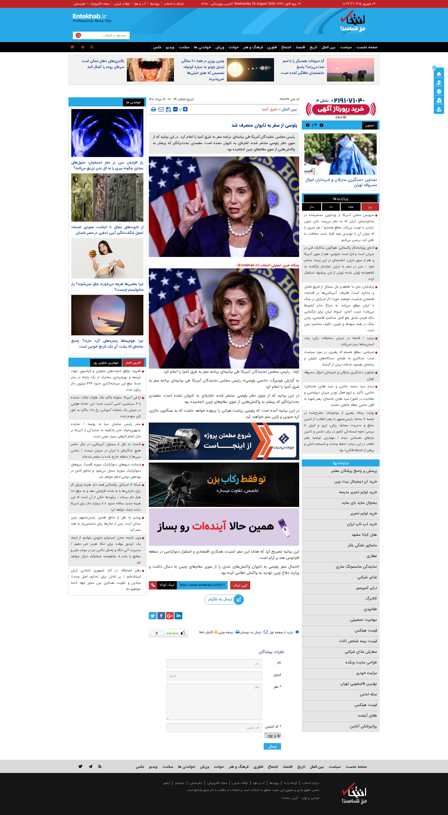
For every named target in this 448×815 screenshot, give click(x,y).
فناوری (272, 47)
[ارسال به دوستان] (161, 109)
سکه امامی (368, 694)
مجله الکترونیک (100, 3)
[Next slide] (308, 125)
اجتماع (286, 47)
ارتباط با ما (290, 782)
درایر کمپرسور (366, 588)
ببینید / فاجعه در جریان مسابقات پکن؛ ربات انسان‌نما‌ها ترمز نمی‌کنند (339, 341)
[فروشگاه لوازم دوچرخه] (224, 485)
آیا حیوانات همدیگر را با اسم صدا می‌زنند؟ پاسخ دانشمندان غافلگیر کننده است (302, 67)
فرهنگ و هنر (253, 47)
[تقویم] (439, 100)
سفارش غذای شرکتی (361, 652)
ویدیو (170, 47)
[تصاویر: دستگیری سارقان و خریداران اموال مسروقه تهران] (340, 154)
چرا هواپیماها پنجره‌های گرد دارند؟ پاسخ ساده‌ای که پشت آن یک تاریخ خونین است (107, 343)
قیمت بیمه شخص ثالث (358, 641)
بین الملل (328, 47)
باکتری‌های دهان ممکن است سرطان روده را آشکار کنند (102, 64)
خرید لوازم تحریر (364, 513)
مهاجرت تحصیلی (363, 620)
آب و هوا (140, 3)
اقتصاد (300, 47)
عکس (157, 47)
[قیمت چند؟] (439, 82)
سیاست (346, 47)
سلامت (184, 47)
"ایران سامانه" (289, 798)
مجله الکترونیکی (217, 782)
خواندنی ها (202, 47)
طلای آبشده (367, 715)
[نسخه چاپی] (153, 109)
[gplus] (170, 615)
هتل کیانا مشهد (364, 535)
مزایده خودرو (366, 673)
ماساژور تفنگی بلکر (362, 545)
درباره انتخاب (310, 782)
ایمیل (277, 674)
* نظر (277, 687)
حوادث (234, 47)
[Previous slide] (321, 125)
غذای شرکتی (367, 577)
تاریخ (313, 47)
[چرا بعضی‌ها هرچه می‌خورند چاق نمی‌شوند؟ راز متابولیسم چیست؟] (107, 258)
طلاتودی (370, 609)
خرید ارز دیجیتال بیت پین (355, 481)
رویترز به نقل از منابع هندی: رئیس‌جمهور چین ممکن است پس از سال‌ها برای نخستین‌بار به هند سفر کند (106, 524)
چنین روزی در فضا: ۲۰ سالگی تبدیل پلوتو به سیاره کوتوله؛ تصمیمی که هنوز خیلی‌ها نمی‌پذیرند (202, 70)
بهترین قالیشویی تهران (358, 684)
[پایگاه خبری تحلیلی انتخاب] (357, 23)
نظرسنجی (79, 3)
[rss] (91, 47)
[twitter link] (80, 766)
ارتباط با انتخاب (174, 3)
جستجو (179, 782)
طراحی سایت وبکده (361, 662)
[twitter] (72, 47)
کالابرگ (371, 598)
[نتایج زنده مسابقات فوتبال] (439, 109)
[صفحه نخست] (439, 73)
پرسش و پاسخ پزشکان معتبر (354, 471)
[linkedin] (178, 615)
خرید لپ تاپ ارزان (362, 524)
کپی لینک (240, 585)
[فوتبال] (439, 91)
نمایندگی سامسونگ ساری (356, 566)
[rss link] (99, 766)
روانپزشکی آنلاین (363, 726)
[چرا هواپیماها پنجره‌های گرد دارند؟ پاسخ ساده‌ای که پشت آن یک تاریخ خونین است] (107, 315)
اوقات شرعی (122, 3)
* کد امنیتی (273, 726)
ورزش (219, 47)
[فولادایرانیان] (224, 441)
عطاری (372, 556)
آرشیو (166, 782)
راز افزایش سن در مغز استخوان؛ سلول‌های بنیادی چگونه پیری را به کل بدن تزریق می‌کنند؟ (107, 165)
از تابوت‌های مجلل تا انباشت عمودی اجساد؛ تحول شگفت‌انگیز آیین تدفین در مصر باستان (107, 230)
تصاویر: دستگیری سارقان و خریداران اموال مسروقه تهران (341, 182)
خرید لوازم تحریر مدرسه (358, 492)
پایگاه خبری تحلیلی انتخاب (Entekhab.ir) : (267, 265)
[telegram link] (90, 766)
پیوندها (154, 3)
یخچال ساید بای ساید (359, 503)
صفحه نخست (366, 47)
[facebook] (161, 615)
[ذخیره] (168, 109)
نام (279, 662)
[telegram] (82, 47)
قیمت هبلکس (366, 630)
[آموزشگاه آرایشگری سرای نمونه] (224, 527)
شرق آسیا (269, 109)
